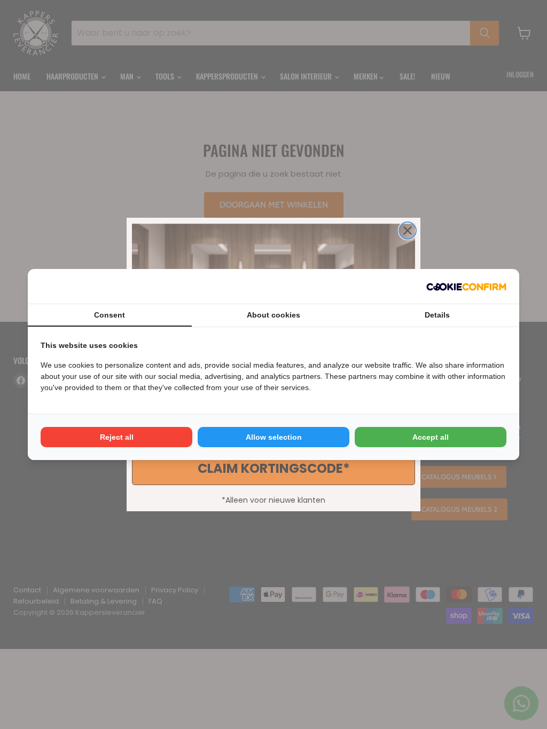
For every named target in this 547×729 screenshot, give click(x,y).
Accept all (430, 437)
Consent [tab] (109, 315)
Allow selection (274, 437)
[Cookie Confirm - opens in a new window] (466, 286)
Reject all (117, 437)
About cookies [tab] (273, 315)
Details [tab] (437, 315)
